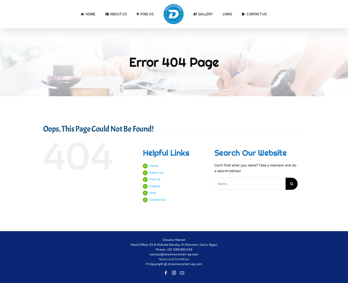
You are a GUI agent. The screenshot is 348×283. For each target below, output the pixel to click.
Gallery (154, 186)
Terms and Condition (174, 259)
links (152, 193)
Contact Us (157, 200)
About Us (156, 172)
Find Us (155, 179)
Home (153, 166)
